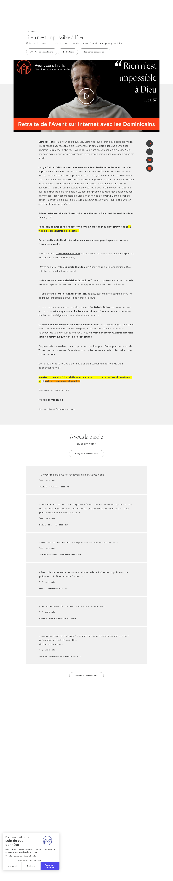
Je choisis (31, 866)
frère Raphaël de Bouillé (72, 293)
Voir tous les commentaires (86, 676)
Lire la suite (50, 480)
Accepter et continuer (50, 866)
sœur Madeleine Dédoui (72, 280)
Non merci (12, 866)
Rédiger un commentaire (95, 52)
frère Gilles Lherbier (68, 253)
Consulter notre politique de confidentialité (20, 856)
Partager (70, 52)
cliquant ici (74, 381)
